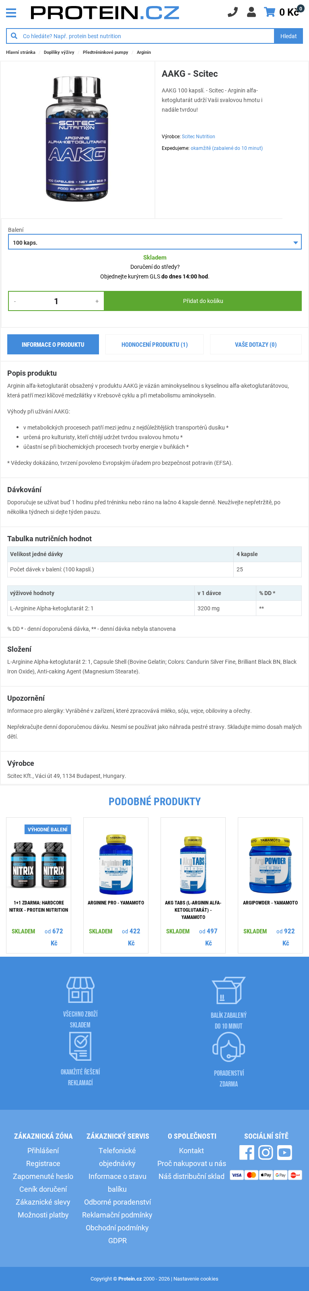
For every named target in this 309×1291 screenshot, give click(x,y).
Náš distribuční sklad (192, 1176)
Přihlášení (43, 1150)
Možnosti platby (43, 1214)
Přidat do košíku (203, 301)
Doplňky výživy (59, 52)
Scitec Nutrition (198, 136)
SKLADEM (23, 931)
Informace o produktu (53, 344)
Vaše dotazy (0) (256, 344)
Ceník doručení (43, 1189)
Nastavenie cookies (195, 1278)
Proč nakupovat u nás (191, 1163)
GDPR (117, 1240)
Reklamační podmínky (117, 1214)
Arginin (144, 52)
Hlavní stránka (20, 52)
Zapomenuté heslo (43, 1176)
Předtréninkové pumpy (105, 52)
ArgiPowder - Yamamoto (270, 902)
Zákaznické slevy (43, 1202)
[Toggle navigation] (13, 12)
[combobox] (155, 242)
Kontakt (191, 1150)
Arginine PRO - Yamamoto (116, 902)
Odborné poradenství (117, 1202)
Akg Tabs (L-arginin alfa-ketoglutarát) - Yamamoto (193, 909)
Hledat (288, 36)
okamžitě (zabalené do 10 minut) (227, 148)
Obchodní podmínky (117, 1227)
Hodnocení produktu (155, 344)
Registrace (43, 1163)
